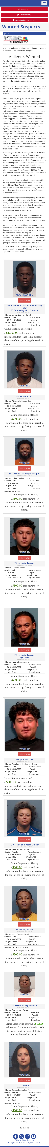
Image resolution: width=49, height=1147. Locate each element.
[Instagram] (27, 1137)
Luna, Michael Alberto (20, 662)
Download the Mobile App (25, 20)
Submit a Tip (25, 9)
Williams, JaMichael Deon (22, 401)
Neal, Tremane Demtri (21, 934)
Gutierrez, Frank (18, 567)
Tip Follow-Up (25, 15)
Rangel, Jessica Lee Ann (21, 1090)
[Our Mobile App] (33, 1137)
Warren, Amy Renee (20, 1010)
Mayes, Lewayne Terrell (21, 315)
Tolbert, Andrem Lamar (21, 478)
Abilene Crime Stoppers (24, 1140)
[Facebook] (15, 1137)
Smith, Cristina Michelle (21, 849)
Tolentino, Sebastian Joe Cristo (24, 764)
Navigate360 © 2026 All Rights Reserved (24, 1142)
